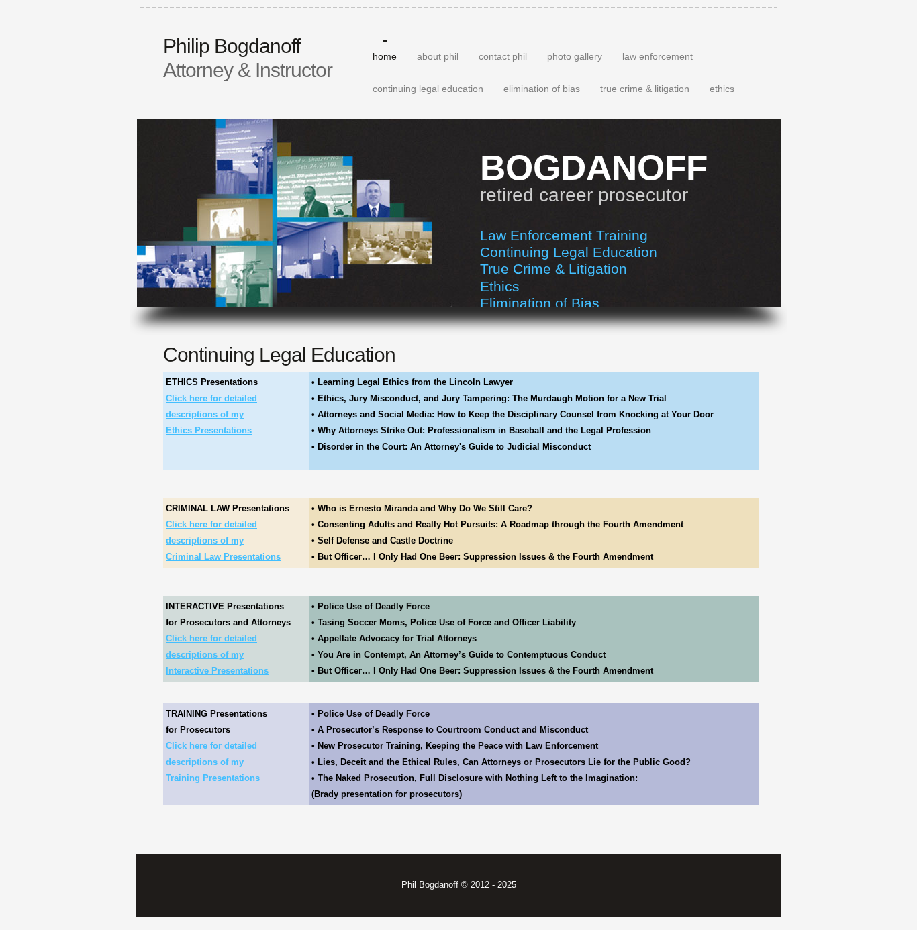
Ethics (500, 286)
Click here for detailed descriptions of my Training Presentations (213, 762)
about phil (437, 56)
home (385, 56)
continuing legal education (428, 88)
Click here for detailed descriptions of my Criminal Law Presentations (223, 540)
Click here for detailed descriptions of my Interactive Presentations (217, 654)
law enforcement (657, 56)
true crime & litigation (644, 88)
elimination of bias (541, 88)
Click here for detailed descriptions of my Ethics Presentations (211, 414)
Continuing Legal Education (568, 252)
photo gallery (574, 56)
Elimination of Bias (539, 303)
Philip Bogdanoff (247, 58)
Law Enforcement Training (564, 235)
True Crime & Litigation (553, 268)
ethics (722, 88)
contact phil (503, 56)
